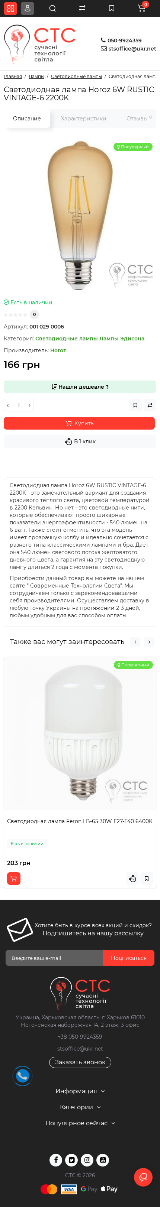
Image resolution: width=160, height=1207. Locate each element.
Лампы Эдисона (121, 338)
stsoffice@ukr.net (132, 48)
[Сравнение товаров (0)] (82, 8)
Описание (27, 118)
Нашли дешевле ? (83, 387)
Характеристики (83, 118)
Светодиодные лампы (66, 338)
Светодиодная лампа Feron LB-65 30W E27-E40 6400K (80, 821)
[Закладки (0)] (111, 8)
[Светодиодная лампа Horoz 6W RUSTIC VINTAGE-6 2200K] (80, 215)
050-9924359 (124, 40)
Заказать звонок (80, 1062)
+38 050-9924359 (80, 1036)
